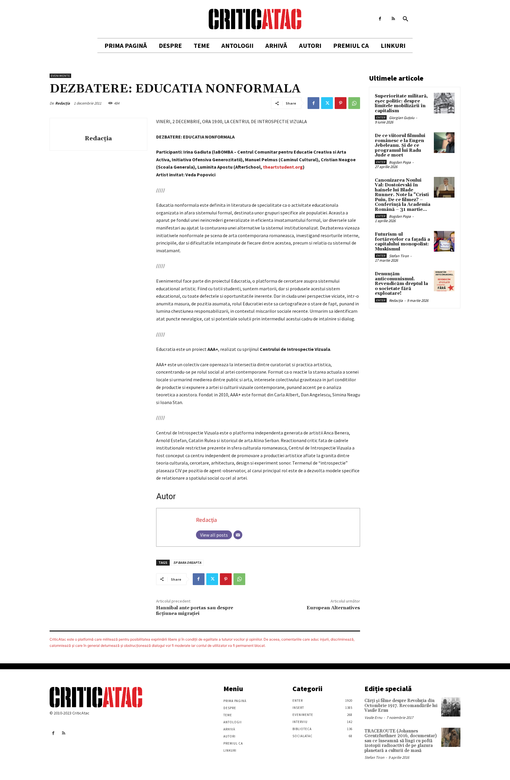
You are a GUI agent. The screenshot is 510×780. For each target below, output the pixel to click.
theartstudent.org (283, 167)
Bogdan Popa (400, 162)
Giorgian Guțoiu (401, 117)
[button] (405, 19)
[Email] (237, 534)
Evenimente (60, 76)
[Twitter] (327, 103)
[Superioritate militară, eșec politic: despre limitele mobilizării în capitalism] (444, 103)
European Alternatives (333, 608)
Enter (380, 117)
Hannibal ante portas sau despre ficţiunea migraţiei (194, 610)
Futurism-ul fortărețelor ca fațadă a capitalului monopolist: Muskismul (402, 242)
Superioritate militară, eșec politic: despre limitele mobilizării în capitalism (401, 103)
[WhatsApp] (354, 103)
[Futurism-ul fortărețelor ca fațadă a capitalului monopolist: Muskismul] (444, 241)
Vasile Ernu (373, 717)
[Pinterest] (340, 103)
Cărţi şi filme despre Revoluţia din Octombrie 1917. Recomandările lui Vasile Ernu (400, 705)
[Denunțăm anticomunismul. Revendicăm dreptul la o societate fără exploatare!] (444, 281)
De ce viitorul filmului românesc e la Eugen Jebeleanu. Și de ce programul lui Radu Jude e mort (400, 145)
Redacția (62, 103)
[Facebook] (380, 19)
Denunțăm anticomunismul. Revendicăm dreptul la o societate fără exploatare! (401, 283)
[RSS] (393, 19)
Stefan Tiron (399, 255)
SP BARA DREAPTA (187, 562)
